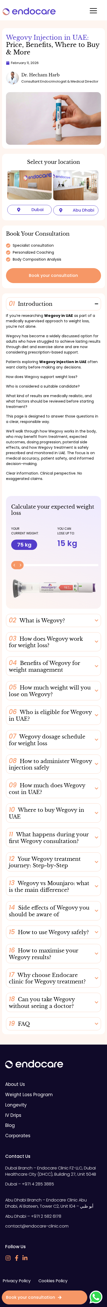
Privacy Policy (17, 1281)
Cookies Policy (53, 1281)
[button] (93, 11)
